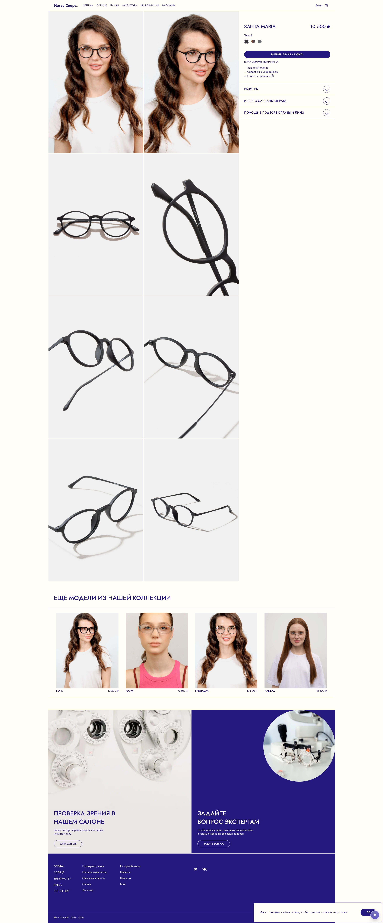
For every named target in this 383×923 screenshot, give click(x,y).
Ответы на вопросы (93, 878)
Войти (319, 5)
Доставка (87, 890)
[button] (287, 89)
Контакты (125, 872)
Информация (150, 5)
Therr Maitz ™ (62, 878)
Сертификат (61, 891)
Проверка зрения (93, 866)
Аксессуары (129, 5)
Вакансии (125, 878)
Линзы (114, 5)
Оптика (88, 5)
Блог (123, 884)
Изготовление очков (94, 872)
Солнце (101, 5)
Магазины (168, 5)
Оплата (86, 884)
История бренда (130, 866)
